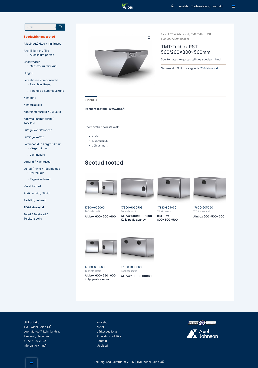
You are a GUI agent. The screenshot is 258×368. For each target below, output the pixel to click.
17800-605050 (203, 207)
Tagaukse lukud (40, 179)
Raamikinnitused (40, 84)
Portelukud (37, 173)
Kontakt (218, 6)
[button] (172, 6)
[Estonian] (234, 6)
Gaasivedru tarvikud (43, 66)
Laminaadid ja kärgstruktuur (42, 144)
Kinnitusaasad (33, 104)
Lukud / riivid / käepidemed (42, 168)
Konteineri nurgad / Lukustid (42, 111)
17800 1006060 (131, 267)
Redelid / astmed (35, 200)
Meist (100, 327)
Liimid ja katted (34, 137)
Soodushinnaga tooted (39, 36)
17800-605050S (132, 207)
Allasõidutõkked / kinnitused (42, 43)
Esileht (165, 34)
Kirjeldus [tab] (91, 100)
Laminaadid (37, 154)
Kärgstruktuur (39, 148)
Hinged (28, 73)
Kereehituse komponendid (41, 80)
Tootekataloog (200, 6)
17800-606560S (95, 267)
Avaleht (184, 6)
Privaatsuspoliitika (109, 336)
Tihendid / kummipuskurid (47, 90)
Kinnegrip (30, 97)
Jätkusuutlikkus (107, 331)
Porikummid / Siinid (36, 193)
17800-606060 (95, 207)
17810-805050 (166, 207)
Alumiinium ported (42, 55)
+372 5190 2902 (35, 341)
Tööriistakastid (34, 207)
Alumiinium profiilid (36, 50)
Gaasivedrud (32, 62)
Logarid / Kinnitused (37, 161)
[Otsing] (60, 27)
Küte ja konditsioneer (38, 130)
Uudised (102, 345)
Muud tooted (32, 186)
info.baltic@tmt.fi (35, 345)
